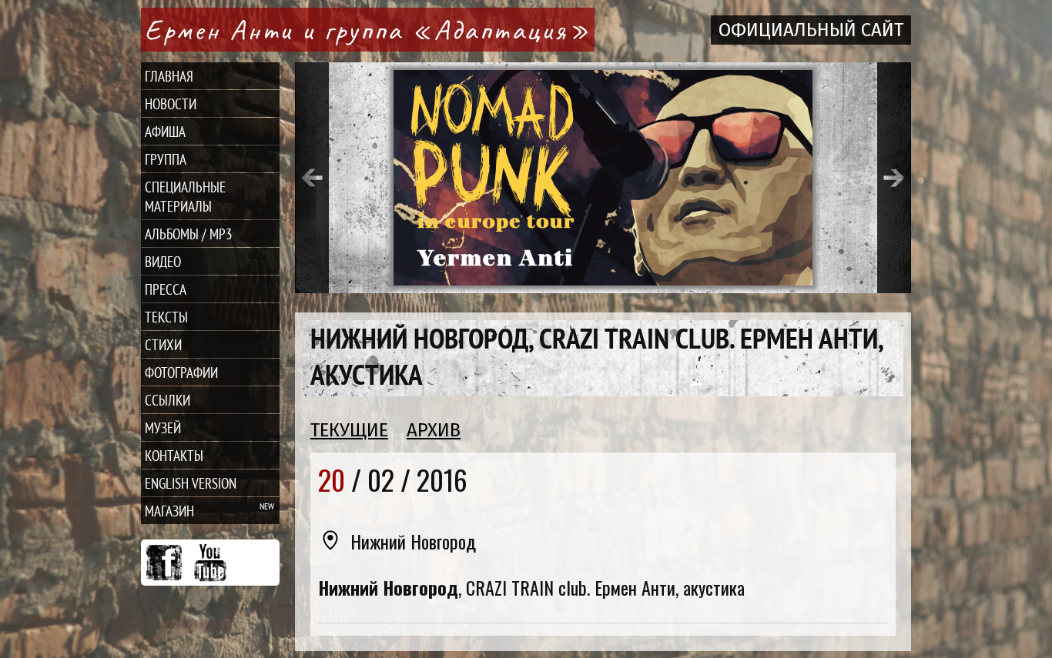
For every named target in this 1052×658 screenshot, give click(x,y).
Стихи (163, 344)
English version (190, 483)
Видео (163, 261)
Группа (165, 159)
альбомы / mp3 (189, 233)
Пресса (165, 289)
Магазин (169, 510)
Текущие (349, 430)
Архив (434, 430)
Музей (163, 427)
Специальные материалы (185, 196)
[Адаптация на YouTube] (210, 562)
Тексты (166, 316)
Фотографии (181, 372)
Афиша (165, 131)
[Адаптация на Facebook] (164, 562)
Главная (169, 75)
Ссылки (167, 399)
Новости (170, 103)
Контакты (174, 455)
